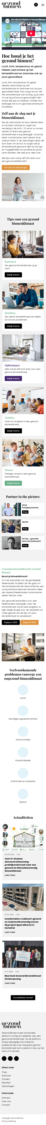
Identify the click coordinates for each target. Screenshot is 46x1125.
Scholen (6, 1079)
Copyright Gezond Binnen (12, 1118)
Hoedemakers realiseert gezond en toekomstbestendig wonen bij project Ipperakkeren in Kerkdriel (23, 923)
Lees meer (10, 875)
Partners (6, 1097)
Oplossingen (8, 1086)
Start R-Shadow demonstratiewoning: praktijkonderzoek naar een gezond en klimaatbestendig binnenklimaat (21, 864)
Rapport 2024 (29, 622)
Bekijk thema (13, 274)
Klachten (6, 1082)
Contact (6, 1104)
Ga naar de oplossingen (15, 167)
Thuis (4, 1072)
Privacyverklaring (9, 1121)
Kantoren (6, 1075)
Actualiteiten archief (23, 997)
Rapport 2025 (10, 622)
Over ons (6, 1101)
